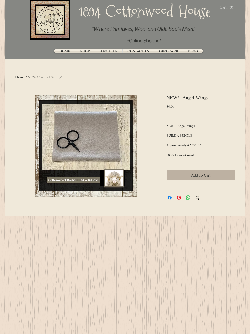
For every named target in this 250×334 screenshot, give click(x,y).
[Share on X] (197, 197)
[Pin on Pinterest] (179, 197)
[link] (228, 7)
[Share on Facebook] (170, 197)
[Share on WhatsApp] (188, 197)
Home (20, 76)
